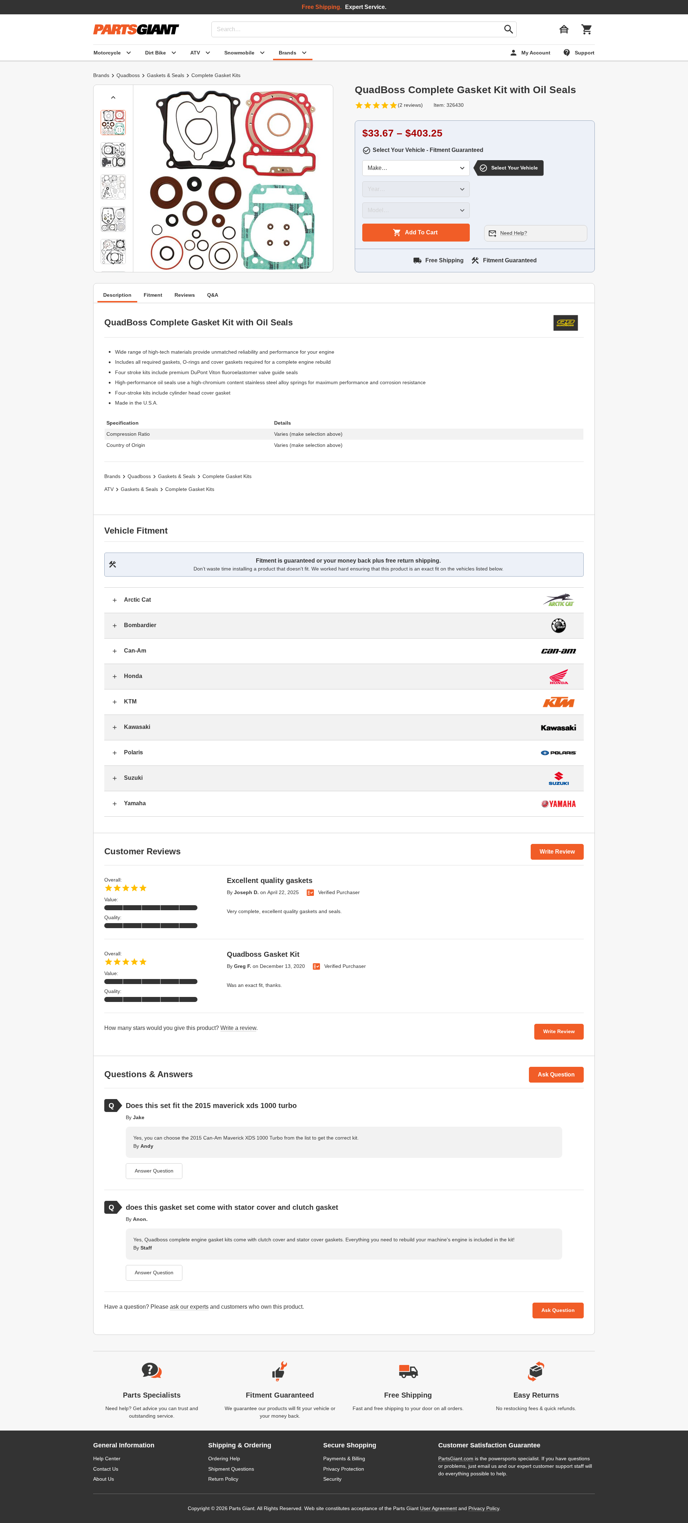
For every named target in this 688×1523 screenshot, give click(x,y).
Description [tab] (117, 294)
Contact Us (105, 1469)
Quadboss (128, 75)
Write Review (557, 852)
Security (332, 1479)
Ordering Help (224, 1458)
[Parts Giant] (136, 29)
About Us (103, 1479)
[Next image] (113, 263)
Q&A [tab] (212, 294)
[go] (509, 29)
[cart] (587, 29)
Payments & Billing (344, 1458)
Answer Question (154, 1171)
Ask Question (556, 1074)
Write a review (238, 1028)
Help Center (106, 1458)
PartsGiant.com (455, 1458)
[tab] (113, 122)
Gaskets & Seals (165, 75)
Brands (101, 75)
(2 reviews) (410, 105)
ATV (109, 489)
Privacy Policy (483, 1508)
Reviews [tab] (185, 294)
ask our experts (189, 1307)
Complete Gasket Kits (215, 75)
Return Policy (223, 1479)
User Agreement (438, 1508)
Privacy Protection (343, 1469)
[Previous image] (113, 97)
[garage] (564, 29)
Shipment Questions (231, 1469)
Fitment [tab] (153, 294)
